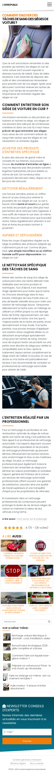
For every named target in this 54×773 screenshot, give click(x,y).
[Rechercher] (49, 621)
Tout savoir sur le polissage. (32, 519)
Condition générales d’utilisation (27, 759)
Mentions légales (18, 763)
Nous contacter (37, 763)
